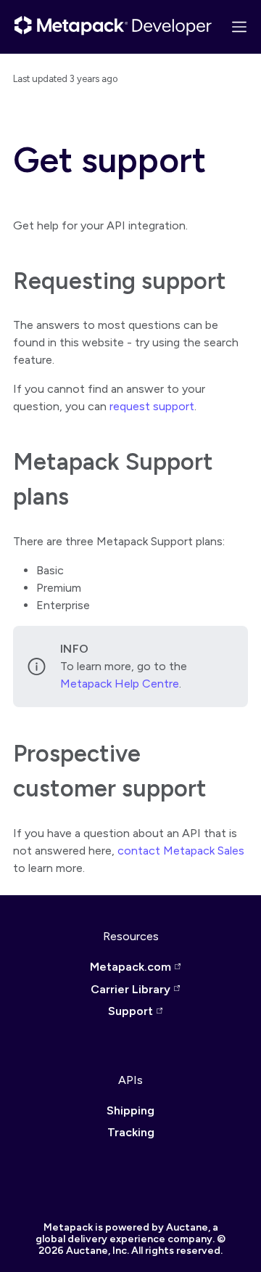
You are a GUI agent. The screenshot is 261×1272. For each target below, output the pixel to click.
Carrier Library (130, 989)
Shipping (130, 1110)
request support (151, 406)
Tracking (130, 1132)
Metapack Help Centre (119, 683)
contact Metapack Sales (180, 850)
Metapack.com (130, 967)
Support (130, 1011)
